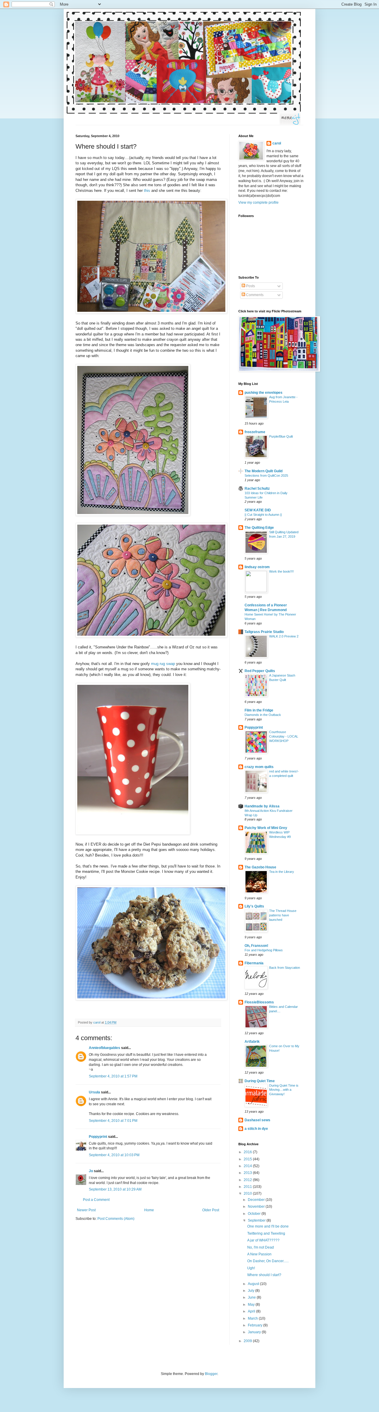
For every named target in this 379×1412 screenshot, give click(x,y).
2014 (248, 1166)
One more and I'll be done (268, 1226)
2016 (248, 1152)
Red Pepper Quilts (260, 671)
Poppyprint (98, 1137)
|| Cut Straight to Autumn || (263, 514)
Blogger (211, 1374)
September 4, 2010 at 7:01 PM (113, 1121)
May (252, 1304)
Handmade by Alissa (262, 806)
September (257, 1220)
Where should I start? (264, 1275)
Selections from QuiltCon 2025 (266, 475)
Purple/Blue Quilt (281, 436)
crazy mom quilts (259, 767)
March (253, 1318)
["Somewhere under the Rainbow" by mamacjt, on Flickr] (133, 514)
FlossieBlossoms (259, 1002)
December (257, 1200)
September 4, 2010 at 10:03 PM (114, 1155)
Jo (91, 1171)
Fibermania (254, 963)
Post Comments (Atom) (115, 1219)
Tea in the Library (281, 871)
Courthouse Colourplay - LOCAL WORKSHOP (283, 736)
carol (276, 143)
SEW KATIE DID (258, 510)
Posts (250, 286)
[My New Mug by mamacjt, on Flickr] (133, 833)
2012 (248, 1180)
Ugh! (251, 1268)
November (257, 1206)
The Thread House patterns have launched (282, 915)
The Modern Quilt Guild (263, 471)
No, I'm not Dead (260, 1247)
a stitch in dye (256, 1129)
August (254, 1284)
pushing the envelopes (263, 393)
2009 (248, 1341)
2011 (248, 1187)
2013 (248, 1173)
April (252, 1311)
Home (149, 1210)
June (252, 1297)
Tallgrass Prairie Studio (264, 632)
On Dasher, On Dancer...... (268, 1261)
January (255, 1332)
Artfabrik (252, 1042)
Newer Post (86, 1210)
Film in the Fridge (259, 710)
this (147, 190)
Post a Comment (96, 1200)
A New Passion (259, 1254)
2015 (248, 1159)
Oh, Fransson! (256, 946)
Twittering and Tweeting (266, 1233)
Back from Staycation (284, 967)
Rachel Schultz (257, 488)
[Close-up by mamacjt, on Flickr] (151, 636)
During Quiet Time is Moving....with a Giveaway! (283, 1090)
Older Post (210, 1210)
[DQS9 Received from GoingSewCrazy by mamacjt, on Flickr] (151, 312)
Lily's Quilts (254, 906)
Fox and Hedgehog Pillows (264, 950)
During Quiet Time (260, 1081)
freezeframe (255, 432)
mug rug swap (163, 663)
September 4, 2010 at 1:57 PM (113, 1076)
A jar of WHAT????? (263, 1240)
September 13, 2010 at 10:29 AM (115, 1189)
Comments (254, 295)
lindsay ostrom (257, 567)
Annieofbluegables (104, 1048)
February (255, 1325)
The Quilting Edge (259, 528)
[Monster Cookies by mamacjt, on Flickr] (151, 999)
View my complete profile (258, 202)
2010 (248, 1193)
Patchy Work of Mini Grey (266, 828)
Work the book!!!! (281, 571)
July (251, 1291)
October (254, 1214)
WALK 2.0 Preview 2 (283, 636)
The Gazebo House (260, 867)
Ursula (94, 1092)
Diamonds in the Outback (263, 715)
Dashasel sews (257, 1120)
